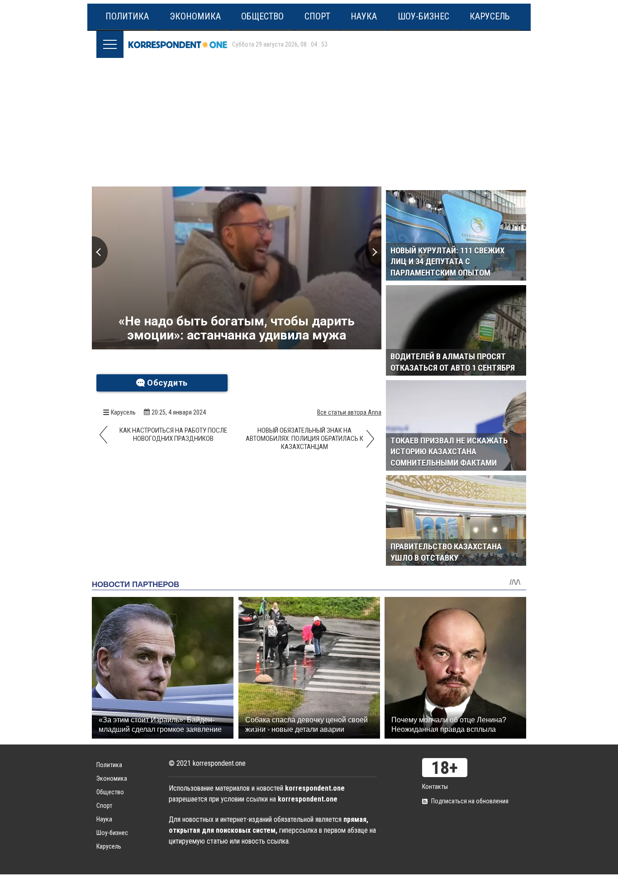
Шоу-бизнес (423, 16)
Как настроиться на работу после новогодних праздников (173, 434)
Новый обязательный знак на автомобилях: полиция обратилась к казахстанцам (304, 438)
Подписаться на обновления (470, 801)
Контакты (435, 786)
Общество (262, 16)
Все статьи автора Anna (349, 412)
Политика (127, 16)
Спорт (317, 16)
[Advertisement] (311, 119)
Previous (100, 252)
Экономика (195, 16)
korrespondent (178, 44)
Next (373, 252)
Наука (364, 16)
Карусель (490, 16)
